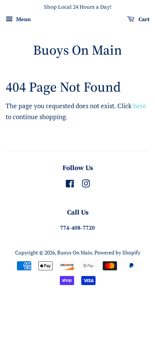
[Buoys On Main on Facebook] (69, 185)
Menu (23, 19)
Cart (143, 19)
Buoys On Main (77, 50)
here (139, 105)
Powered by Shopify (117, 252)
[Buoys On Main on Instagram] (86, 185)
